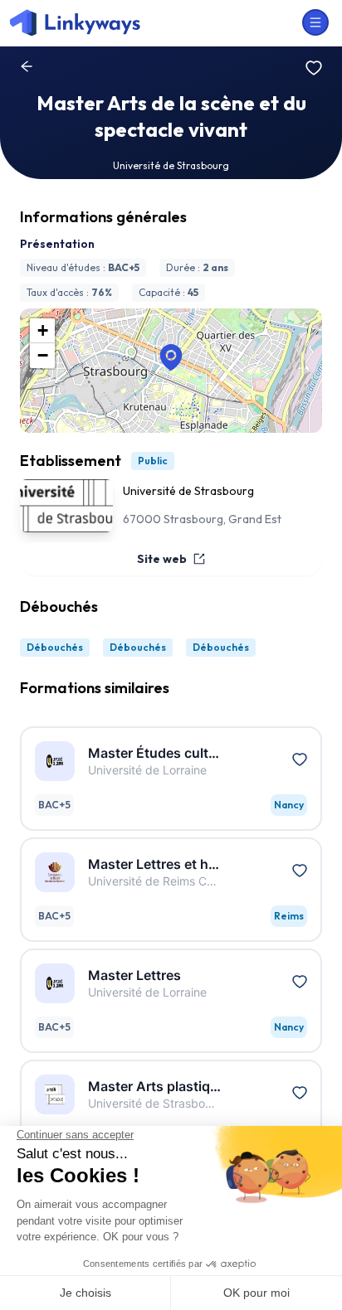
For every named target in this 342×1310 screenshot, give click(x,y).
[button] (171, 357)
